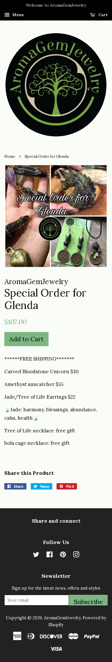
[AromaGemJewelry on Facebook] (49, 555)
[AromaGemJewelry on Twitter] (36, 555)
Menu (17, 14)
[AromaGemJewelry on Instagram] (76, 555)
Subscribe (88, 601)
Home (9, 156)
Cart (102, 14)
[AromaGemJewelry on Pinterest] (63, 555)
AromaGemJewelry (62, 617)
